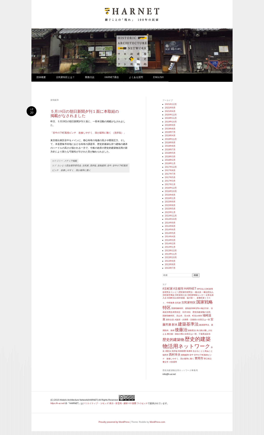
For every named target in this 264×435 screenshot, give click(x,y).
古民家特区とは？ (65, 77)
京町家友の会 (181, 295)
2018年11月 (171, 139)
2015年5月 (170, 208)
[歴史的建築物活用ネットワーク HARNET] (132, 19)
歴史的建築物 (173, 340)
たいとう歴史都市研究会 (69, 165)
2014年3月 (170, 240)
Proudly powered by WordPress (114, 422)
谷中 (109, 165)
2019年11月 (171, 118)
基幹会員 (170, 320)
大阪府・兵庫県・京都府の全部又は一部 (192, 320)
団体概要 (41, 77)
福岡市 (165, 355)
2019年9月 (170, 125)
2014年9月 (170, 222)
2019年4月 (170, 135)
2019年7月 (170, 132)
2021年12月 (171, 104)
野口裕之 (208, 359)
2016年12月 (171, 188)
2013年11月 (171, 254)
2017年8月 (170, 170)
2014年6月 (170, 229)
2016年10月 (171, 191)
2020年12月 (171, 114)
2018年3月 (170, 156)
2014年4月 (170, 236)
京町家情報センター (196, 295)
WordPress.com (157, 422)
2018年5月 (170, 153)
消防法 (168, 351)
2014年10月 (171, 219)
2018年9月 (170, 142)
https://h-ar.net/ (57, 403)
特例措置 (182, 351)
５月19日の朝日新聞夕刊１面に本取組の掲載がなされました (84, 113)
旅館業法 (192, 330)
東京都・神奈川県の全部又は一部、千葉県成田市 (188, 334)
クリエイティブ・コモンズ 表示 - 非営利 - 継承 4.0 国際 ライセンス (115, 403)
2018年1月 (170, 163)
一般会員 (197, 292)
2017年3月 (170, 181)
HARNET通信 (112, 77)
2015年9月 (170, 201)
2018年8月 (170, 146)
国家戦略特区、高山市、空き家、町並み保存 (182, 316)
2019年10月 (171, 121)
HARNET (190, 288)
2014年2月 (170, 243)
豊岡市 (199, 358)
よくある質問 (136, 77)
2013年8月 (170, 264)
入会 (164, 298)
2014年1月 (170, 247)
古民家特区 (188, 302)
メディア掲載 (70, 161)
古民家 (85, 165)
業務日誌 (89, 77)
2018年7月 (170, 149)
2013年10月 (171, 257)
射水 (174, 324)
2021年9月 (170, 107)
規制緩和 (101, 165)
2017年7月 (170, 174)
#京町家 (168, 288)
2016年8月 (170, 195)
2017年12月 (171, 167)
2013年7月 (170, 268)
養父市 (165, 362)
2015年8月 (170, 205)
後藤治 (181, 329)
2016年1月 (170, 198)
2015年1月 (170, 212)
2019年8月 (170, 128)
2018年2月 (170, 160)
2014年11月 (171, 215)
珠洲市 (189, 351)
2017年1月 (170, 184)
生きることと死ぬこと (203, 351)
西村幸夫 (174, 354)
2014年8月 (170, 226)
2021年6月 (170, 111)
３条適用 (173, 362)
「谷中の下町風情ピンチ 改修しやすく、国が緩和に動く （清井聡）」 (88, 132)
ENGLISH (158, 77)
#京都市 (178, 288)
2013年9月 (170, 261)
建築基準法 (188, 324)
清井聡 (93, 165)
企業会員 (210, 295)
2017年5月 (170, 177)
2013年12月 (171, 250)
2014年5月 (170, 233)
